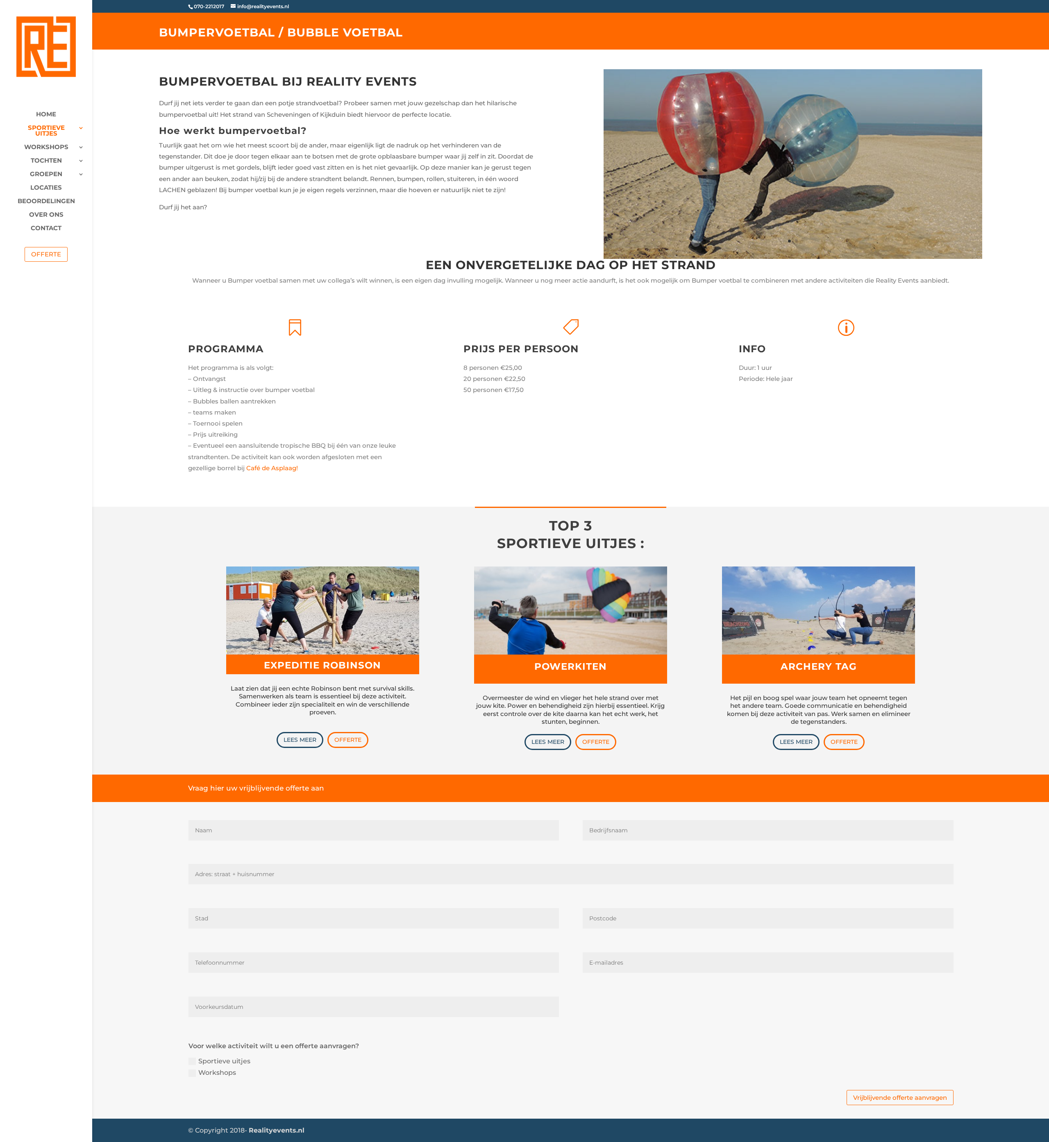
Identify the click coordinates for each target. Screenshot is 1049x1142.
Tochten (46, 161)
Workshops (46, 147)
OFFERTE (347, 739)
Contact (46, 228)
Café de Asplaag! (272, 468)
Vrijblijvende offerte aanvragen (900, 1097)
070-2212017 (209, 6)
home (46, 114)
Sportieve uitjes (46, 131)
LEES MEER (300, 739)
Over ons (46, 215)
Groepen (46, 174)
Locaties (46, 188)
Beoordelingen (46, 201)
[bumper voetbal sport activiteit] (793, 257)
